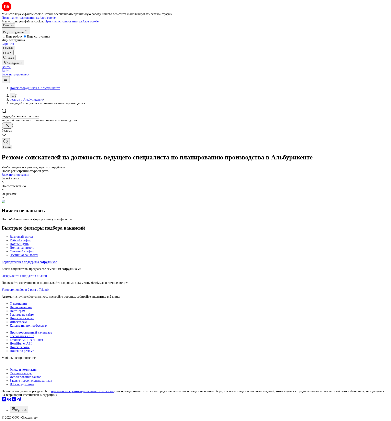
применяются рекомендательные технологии (82, 391)
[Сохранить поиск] (6, 141)
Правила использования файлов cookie (72, 21)
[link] (8, 57)
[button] (6, 67)
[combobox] (20, 116)
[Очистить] (7, 125)
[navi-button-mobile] (6, 79)
